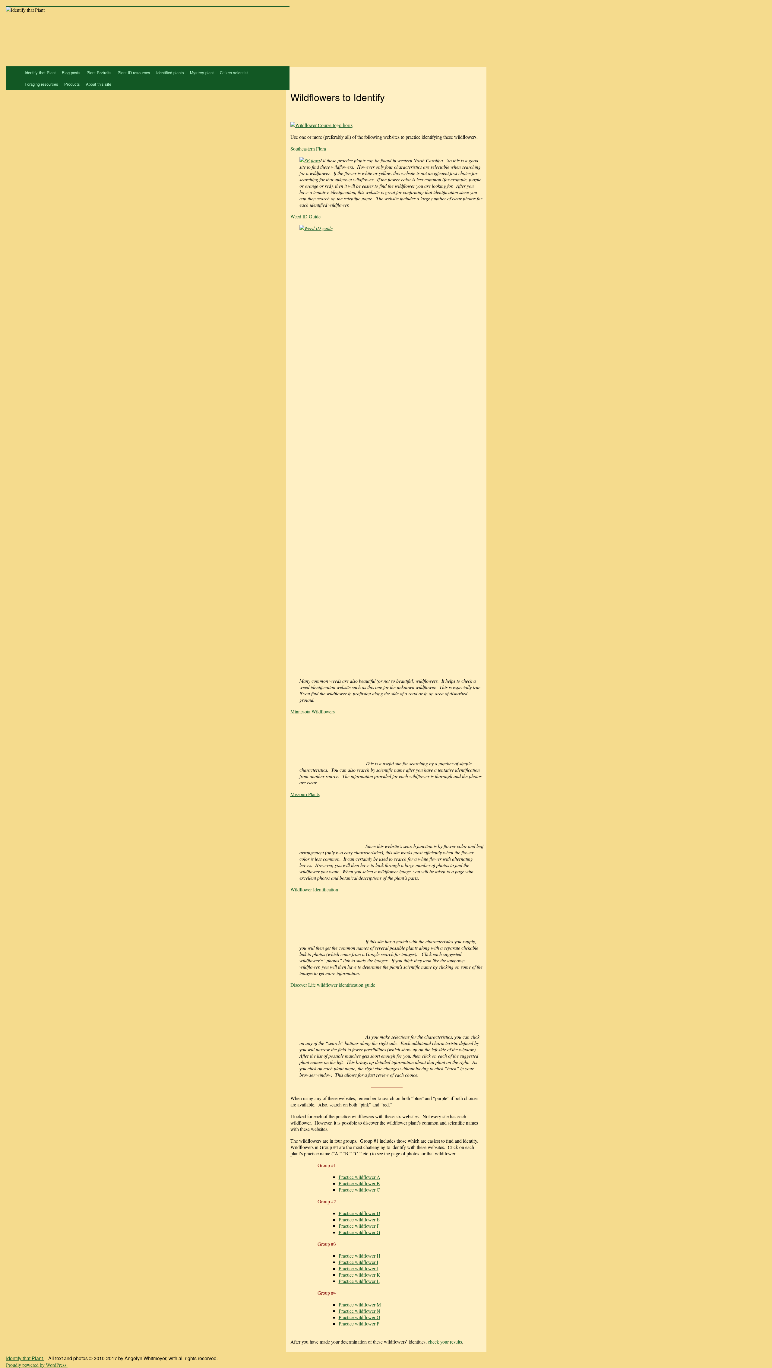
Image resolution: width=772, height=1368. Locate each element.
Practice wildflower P (359, 1323)
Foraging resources (41, 84)
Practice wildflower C (359, 1189)
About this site (98, 84)
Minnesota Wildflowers (312, 711)
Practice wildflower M (360, 1304)
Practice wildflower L (359, 1281)
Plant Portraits (99, 72)
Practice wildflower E (359, 1219)
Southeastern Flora (308, 148)
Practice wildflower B (359, 1183)
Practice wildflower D (359, 1213)
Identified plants (170, 72)
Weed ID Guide (305, 216)
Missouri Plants (305, 794)
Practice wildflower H (359, 1255)
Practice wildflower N (359, 1311)
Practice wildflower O (359, 1317)
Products (72, 84)
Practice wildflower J (358, 1268)
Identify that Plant (40, 72)
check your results (445, 1341)
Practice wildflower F (359, 1226)
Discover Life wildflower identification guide (332, 985)
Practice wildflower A (359, 1177)
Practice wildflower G (359, 1232)
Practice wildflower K (359, 1274)
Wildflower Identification (314, 889)
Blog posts (71, 72)
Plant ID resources (134, 72)
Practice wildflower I (358, 1262)
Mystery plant (202, 72)
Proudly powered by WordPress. (37, 1365)
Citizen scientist (234, 72)
